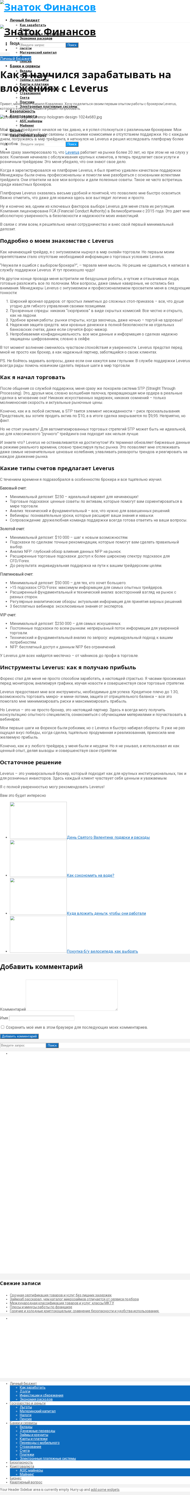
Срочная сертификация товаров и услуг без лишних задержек (61, 1295)
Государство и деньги (28, 1403)
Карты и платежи (34, 1439)
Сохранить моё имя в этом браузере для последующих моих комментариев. (77, 1027)
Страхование (30, 1447)
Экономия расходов (36, 38)
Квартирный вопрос (26, 1482)
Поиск (72, 144)
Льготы (26, 48)
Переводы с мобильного (40, 1443)
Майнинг (27, 125)
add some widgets (105, 1490)
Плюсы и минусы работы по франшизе (41, 1307)
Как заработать (33, 1387)
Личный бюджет (25, 20)
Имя (4, 1018)
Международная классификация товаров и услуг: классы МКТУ (62, 1303)
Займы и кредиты (34, 1435)
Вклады (26, 1427)
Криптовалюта (22, 1466)
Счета (24, 97)
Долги (25, 1391)
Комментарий (13, 1009)
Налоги (25, 1415)
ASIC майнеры (31, 121)
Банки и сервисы (25, 65)
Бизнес (16, 1478)
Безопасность (22, 111)
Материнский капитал (38, 52)
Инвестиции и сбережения (41, 1395)
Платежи (27, 1455)
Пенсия (26, 61)
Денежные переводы (37, 1431)
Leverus (72, 152)
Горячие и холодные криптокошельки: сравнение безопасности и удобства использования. (84, 1311)
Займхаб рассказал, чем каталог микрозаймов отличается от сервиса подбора (74, 1299)
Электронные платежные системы (48, 1458)
